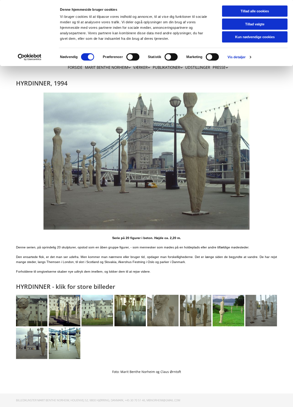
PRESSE (219, 67)
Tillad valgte (254, 24)
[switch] (132, 57)
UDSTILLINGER (197, 67)
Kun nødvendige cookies (255, 37)
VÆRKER (140, 67)
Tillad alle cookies (255, 11)
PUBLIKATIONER (166, 67)
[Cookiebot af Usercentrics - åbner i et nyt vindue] (30, 57)
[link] (106, 66)
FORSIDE (75, 67)
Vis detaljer (237, 57)
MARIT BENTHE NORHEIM (106, 67)
